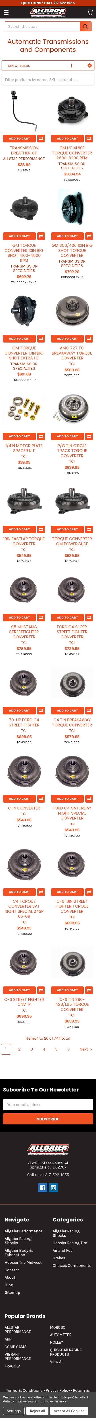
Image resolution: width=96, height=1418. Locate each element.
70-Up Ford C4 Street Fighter (24, 722)
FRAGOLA (12, 1366)
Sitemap (12, 1292)
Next (84, 1049)
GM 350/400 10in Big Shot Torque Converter (72, 250)
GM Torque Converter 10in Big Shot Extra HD (24, 353)
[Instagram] (53, 1187)
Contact (12, 1270)
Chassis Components (72, 1265)
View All (57, 1361)
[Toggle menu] (6, 12)
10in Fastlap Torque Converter (24, 541)
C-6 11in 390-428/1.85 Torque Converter (72, 1004)
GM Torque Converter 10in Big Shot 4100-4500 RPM (24, 253)
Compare (41, 138)
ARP (8, 1339)
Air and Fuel (63, 1250)
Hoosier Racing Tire (70, 1242)
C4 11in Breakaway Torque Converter (72, 722)
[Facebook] (42, 1187)
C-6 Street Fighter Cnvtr (24, 1002)
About (10, 1277)
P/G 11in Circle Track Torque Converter (72, 450)
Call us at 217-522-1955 (48, 1174)
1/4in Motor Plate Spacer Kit (24, 448)
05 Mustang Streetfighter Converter (24, 632)
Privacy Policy (58, 1390)
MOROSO (57, 1327)
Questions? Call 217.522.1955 (48, 3)
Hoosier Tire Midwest (23, 1262)
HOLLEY (56, 1342)
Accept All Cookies (69, 1410)
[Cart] (90, 12)
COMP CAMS (16, 1346)
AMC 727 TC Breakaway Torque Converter (72, 353)
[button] (89, 65)
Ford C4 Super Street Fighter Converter (72, 632)
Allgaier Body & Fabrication (19, 1252)
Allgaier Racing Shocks (18, 1241)
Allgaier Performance (23, 1231)
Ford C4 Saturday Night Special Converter (72, 813)
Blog (9, 1284)
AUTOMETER (60, 1334)
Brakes (59, 1258)
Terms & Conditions (24, 1390)
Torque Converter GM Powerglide (72, 541)
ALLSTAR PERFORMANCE (18, 1329)
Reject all (37, 1410)
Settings (14, 1410)
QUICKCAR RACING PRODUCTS (66, 1352)
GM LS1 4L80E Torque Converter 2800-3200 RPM (72, 153)
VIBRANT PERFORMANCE (18, 1356)
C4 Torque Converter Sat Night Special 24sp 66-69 (24, 909)
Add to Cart (19, 138)
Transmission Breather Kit (24, 150)
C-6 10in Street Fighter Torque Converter (72, 906)
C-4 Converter (24, 808)
